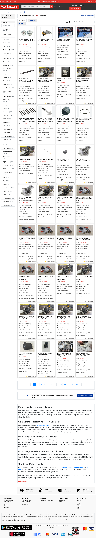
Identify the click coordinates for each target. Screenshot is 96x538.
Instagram (79, 503)
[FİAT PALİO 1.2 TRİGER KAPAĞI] (27, 346)
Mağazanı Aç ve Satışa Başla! (46, 500)
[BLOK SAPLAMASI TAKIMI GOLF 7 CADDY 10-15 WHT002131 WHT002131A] (27, 111)
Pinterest (79, 505)
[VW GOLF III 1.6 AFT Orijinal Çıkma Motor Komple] (27, 151)
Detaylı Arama (58, 6)
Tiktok (78, 507)
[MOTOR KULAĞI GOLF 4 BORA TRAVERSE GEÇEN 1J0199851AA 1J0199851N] (46, 111)
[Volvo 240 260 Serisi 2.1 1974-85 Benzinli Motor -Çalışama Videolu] (65, 346)
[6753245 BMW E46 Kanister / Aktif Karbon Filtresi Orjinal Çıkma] (84, 32)
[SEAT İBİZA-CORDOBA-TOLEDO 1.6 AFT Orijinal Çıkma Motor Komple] (46, 72)
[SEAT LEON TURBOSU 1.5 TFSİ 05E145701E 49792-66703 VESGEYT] (27, 269)
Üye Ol (82, 5)
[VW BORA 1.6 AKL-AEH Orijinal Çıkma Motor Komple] (46, 190)
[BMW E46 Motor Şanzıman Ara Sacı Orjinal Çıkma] (65, 32)
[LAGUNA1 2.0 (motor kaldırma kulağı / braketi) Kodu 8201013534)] (84, 346)
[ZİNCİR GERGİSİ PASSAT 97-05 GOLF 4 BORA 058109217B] (46, 32)
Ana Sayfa (7, 12)
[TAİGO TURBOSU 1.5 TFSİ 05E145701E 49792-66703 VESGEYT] (84, 190)
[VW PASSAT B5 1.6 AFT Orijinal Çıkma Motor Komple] (84, 72)
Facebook (79, 500)
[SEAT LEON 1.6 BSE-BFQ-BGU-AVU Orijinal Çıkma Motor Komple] (46, 309)
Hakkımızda (6, 507)
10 (65, 384)
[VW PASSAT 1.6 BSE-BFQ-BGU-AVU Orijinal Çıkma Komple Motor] (84, 309)
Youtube (79, 504)
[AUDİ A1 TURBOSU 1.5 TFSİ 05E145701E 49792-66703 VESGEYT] (46, 269)
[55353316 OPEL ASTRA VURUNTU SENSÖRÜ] (46, 346)
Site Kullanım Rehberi (8, 500)
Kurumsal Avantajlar (5, 1)
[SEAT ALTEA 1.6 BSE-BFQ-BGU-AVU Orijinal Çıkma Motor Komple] (27, 309)
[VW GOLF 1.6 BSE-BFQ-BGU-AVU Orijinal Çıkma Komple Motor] (65, 269)
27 (73, 384)
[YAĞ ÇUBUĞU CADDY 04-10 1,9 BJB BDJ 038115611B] (46, 151)
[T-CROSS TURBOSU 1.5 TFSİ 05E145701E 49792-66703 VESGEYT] (27, 230)
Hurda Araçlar (25, 504)
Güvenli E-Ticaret (91, 1)
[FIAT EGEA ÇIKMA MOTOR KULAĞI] (65, 72)
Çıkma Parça (18, 12)
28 (77, 384)
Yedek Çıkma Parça (26, 500)
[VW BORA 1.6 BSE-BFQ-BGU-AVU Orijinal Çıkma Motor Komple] (65, 309)
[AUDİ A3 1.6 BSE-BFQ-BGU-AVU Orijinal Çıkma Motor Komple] (84, 269)
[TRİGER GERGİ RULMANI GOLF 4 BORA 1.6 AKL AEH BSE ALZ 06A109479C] (27, 32)
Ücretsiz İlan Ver (75, 8)
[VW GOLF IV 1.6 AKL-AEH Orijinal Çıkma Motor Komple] (65, 190)
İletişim (60, 501)
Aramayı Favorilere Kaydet (85, 395)
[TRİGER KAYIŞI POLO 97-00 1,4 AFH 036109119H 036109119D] (84, 111)
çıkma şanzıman (43, 425)
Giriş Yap (74, 5)
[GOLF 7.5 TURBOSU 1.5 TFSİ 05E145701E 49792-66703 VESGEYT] (46, 230)
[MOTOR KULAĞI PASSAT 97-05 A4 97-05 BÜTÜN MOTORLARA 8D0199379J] (65, 111)
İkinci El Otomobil (26, 501)
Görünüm (62, 22)
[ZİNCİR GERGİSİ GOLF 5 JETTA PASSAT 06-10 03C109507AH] (65, 151)
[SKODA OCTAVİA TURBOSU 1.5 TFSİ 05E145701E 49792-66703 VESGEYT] (84, 230)
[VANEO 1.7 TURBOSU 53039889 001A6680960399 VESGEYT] (27, 190)
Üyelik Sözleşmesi (8, 501)
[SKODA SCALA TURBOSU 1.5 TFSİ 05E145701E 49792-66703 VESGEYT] (65, 230)
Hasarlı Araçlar (25, 503)
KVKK (5, 504)
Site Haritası (6, 505)
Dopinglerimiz (62, 500)
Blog (15, 1)
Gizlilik (5, 503)
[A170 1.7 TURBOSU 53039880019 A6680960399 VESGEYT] (84, 151)
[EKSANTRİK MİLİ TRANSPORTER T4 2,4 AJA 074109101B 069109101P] (27, 72)
